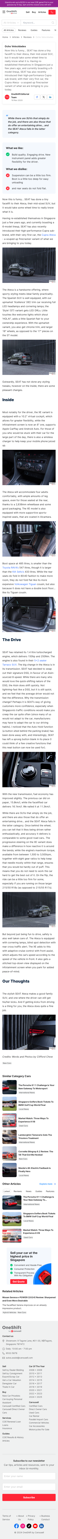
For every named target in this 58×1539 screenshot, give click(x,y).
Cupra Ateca (49, 234)
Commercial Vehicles (39, 1422)
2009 (39, 1370)
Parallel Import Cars (38, 1419)
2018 (31, 1387)
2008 (31, 1370)
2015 (39, 1380)
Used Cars (34, 1412)
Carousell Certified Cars (13, 1406)
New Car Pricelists (11, 1395)
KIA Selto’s (18, 571)
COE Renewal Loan (11, 1421)
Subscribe (29, 1497)
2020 (31, 1390)
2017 (39, 1383)
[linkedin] (50, 97)
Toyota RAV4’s (10, 567)
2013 (39, 1376)
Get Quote (19, 1281)
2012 (31, 1376)
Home (5, 37)
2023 (39, 1393)
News (28, 1191)
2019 (39, 1387)
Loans (5, 1425)
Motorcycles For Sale (39, 1429)
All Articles (10, 22)
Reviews (22, 30)
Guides (34, 30)
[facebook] (37, 97)
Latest (7, 1191)
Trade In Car (8, 1387)
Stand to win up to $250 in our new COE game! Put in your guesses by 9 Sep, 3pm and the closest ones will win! (29, 3)
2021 (39, 1390)
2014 (31, 1380)
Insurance (7, 1428)
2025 (39, 1397)
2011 (39, 1373)
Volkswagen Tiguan (25, 584)
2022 (31, 1393)
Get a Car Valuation (11, 1380)
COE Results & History (13, 1437)
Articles (15, 37)
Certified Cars (35, 1406)
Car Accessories (37, 1426)
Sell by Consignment (12, 1373)
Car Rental (34, 1416)
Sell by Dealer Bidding (13, 1370)
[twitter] (44, 97)
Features (46, 30)
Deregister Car (9, 1383)
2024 (31, 1397)
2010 (31, 1373)
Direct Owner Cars (38, 1409)
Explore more (46, 1184)
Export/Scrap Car (10, 1376)
